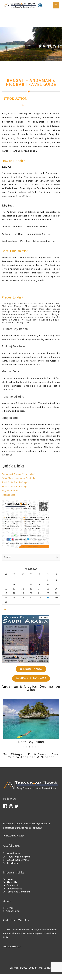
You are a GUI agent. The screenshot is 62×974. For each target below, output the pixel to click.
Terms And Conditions (18, 891)
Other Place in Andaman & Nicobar (19, 478)
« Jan (4, 609)
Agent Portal (13, 911)
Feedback (12, 863)
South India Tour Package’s (15, 482)
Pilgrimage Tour (10, 490)
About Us (12, 882)
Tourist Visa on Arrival (18, 856)
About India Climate (18, 860)
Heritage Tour (8, 495)
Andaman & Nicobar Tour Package (19, 474)
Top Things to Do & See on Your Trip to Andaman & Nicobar (31, 756)
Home (10, 879)
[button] (5, 722)
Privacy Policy (14, 888)
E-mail (10, 908)
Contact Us (13, 885)
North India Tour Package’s (15, 486)
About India (13, 853)
